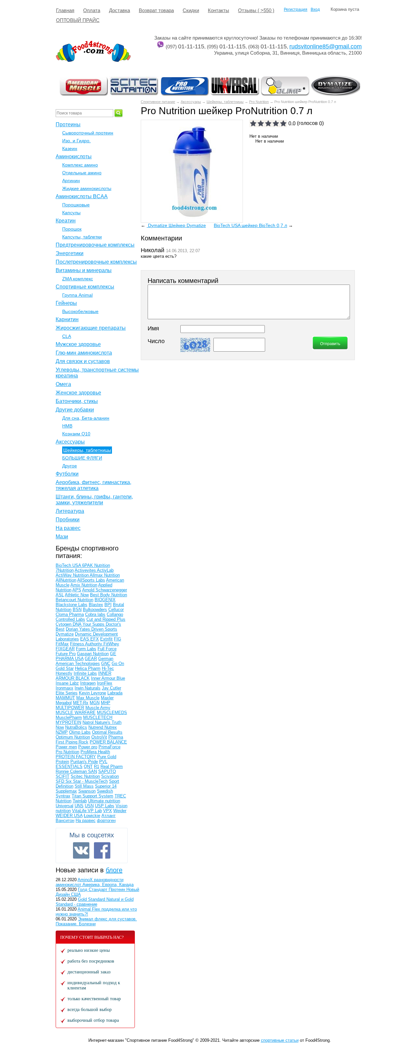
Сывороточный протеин (87, 132)
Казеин (69, 148)
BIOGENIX (105, 599)
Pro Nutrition (259, 102)
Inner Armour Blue (108, 678)
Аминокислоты (74, 156)
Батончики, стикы (77, 401)
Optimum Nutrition (73, 737)
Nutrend (96, 727)
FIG (117, 639)
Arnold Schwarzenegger (104, 589)
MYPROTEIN (68, 722)
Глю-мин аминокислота (84, 353)
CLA (66, 336)
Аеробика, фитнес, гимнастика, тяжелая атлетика (93, 485)
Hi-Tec (108, 668)
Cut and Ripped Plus (105, 619)
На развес (68, 528)
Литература (70, 511)
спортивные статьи (280, 1040)
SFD (60, 781)
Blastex (96, 604)
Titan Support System (92, 796)
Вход (315, 9)
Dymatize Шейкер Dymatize (176, 225)
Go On (118, 663)
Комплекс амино (80, 164)
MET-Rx (80, 702)
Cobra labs (95, 614)
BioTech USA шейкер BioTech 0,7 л (250, 225)
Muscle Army (97, 707)
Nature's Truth (108, 722)
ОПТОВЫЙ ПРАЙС (78, 20)
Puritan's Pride (84, 761)
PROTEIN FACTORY (76, 756)
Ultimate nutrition (104, 800)
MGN (95, 702)
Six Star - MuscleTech (86, 781)
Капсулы (71, 212)
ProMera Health (95, 751)
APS (76, 589)
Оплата (91, 10)
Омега (63, 384)
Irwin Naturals (87, 688)
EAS (85, 639)
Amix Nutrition (83, 585)
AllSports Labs (91, 580)
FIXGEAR (65, 648)
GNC (105, 663)
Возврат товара (156, 10)
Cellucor (116, 609)
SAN (92, 771)
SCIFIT (62, 776)
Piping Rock (76, 742)
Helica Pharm (87, 668)
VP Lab (95, 810)
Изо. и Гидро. (76, 140)
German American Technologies (84, 661)
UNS (79, 805)
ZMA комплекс (77, 278)
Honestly (64, 673)
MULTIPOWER (70, 707)
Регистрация (295, 9)
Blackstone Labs (71, 604)
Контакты (218, 10)
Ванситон (65, 820)
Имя (153, 328)
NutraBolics (76, 727)
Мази (62, 536)
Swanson (87, 791)
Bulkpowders (95, 609)
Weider (119, 810)
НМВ (67, 425)
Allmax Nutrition (105, 575)
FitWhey (111, 643)
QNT (88, 766)
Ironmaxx (64, 688)
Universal (64, 805)
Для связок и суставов (83, 361)
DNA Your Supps (89, 624)
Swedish (105, 791)
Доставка (119, 10)
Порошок (72, 229)
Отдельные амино (81, 172)
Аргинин (71, 180)
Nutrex (110, 727)
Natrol (88, 722)
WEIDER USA (69, 815)
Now (60, 727)
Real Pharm (111, 766)
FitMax (62, 643)
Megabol (64, 702)
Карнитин (67, 319)
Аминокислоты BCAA (82, 196)
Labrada (114, 692)
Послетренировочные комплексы (96, 262)
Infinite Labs (85, 673)
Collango (115, 614)
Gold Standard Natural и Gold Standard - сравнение (95, 902)
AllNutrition (66, 580)
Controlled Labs (70, 619)
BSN (77, 609)
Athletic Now (77, 594)
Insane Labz (67, 683)
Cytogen (64, 624)
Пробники (68, 519)
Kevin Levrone (92, 692)
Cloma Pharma (70, 614)
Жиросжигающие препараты (91, 328)
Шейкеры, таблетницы (225, 102)
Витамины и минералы (84, 270)
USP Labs (104, 805)
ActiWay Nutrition (73, 575)
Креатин (66, 220)
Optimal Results (107, 732)
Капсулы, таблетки (82, 236)
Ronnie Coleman (72, 771)
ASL (60, 594)
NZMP (62, 732)
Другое (69, 465)
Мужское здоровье (78, 344)
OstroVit (99, 737)
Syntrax (63, 796)
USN (89, 805)
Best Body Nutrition (108, 594)
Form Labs (86, 648)
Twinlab (80, 800)
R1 (96, 766)
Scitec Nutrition (85, 776)
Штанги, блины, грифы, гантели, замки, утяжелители (94, 499)
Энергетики (69, 253)
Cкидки (191, 10)
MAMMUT (65, 697)
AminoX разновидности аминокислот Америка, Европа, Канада (95, 882)
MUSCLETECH (97, 717)
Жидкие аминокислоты (86, 188)
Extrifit (106, 639)
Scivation (110, 776)
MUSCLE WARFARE (76, 712)
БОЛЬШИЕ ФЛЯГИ (82, 458)
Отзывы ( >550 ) (256, 10)
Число (156, 341)
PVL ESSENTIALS (81, 764)
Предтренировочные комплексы (95, 245)
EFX (94, 639)
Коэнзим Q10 (76, 433)
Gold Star (65, 668)
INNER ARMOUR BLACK (83, 676)
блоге (114, 870)
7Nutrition (65, 570)
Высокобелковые (80, 311)
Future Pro (66, 653)
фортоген (106, 820)
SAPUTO (107, 771)
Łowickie (92, 815)
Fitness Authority (86, 643)
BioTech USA (69, 565)
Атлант (108, 815)
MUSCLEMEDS (112, 712)
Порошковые (76, 204)
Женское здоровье (78, 392)
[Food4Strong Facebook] (102, 850)
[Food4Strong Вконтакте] (81, 850)
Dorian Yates (78, 629)
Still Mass (84, 786)
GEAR (91, 658)
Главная (65, 10)
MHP (105, 702)
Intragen (88, 683)
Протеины (68, 124)
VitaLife (80, 810)
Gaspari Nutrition (93, 653)
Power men (66, 746)
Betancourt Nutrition (74, 599)
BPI (108, 604)
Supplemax (66, 791)
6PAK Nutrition (96, 565)
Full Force (107, 648)
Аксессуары (191, 102)
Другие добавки (75, 409)
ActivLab (105, 570)
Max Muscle (88, 697)
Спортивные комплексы (85, 286)
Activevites (86, 570)
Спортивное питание (158, 102)
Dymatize (65, 634)
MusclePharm (69, 717)
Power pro (87, 746)
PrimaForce (109, 746)
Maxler (107, 697)
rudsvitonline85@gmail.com (325, 46)
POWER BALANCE (108, 742)
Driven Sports (104, 629)
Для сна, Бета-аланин (85, 418)
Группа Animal (77, 295)
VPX (107, 810)
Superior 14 (106, 786)
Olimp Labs (80, 732)
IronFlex (104, 683)
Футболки (67, 474)
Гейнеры (66, 303)
